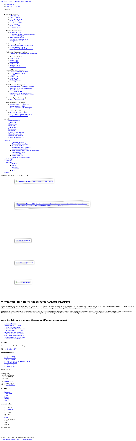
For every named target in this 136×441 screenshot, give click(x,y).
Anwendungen (8, 159)
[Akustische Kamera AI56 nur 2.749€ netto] (52, 205)
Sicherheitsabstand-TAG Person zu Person (22, 86)
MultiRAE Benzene (15, 80)
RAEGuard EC (14, 81)
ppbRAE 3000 (14, 60)
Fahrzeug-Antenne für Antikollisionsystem (22, 95)
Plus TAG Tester (14, 90)
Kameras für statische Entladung (13, 339)
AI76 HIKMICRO (15, 16)
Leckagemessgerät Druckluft (16, 132)
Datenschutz (15, 169)
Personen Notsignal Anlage (20, 144)
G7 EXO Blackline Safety (17, 47)
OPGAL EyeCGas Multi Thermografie (21, 107)
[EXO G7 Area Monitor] (23, 282)
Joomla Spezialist (27, 439)
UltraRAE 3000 (14, 62)
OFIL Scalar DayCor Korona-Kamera (21, 114)
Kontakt (6, 172)
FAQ (5, 400)
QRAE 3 (12, 75)
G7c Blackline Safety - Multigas (19, 71)
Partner (14, 165)
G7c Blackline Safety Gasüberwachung (21, 45)
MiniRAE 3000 (14, 58)
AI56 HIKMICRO (15, 17)
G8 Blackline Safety (15, 32)
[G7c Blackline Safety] (24, 263)
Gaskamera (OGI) (17, 154)
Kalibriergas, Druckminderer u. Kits (14, 329)
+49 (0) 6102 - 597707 (10, 349)
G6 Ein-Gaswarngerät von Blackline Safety (22, 34)
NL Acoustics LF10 (15, 27)
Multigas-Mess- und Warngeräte (21, 147)
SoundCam (11, 125)
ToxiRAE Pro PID (15, 65)
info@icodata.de (10, 385)
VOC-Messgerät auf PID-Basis (13, 330)
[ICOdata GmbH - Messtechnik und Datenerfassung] (16, 1)
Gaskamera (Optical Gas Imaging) (14, 335)
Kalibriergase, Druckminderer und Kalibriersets (23, 53)
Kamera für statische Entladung (21, 157)
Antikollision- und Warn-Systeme (14, 334)
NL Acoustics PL (15, 21)
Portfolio (14, 164)
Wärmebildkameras (17, 155)
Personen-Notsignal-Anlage (12, 325)
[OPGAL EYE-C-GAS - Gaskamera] (23, 240)
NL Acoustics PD (15, 26)
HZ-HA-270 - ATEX (16, 22)
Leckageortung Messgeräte (16, 137)
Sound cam (11, 130)
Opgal (6, 417)
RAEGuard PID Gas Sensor (18, 67)
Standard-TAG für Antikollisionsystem (21, 88)
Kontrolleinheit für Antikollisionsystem (21, 93)
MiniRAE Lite (14, 63)
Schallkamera (12, 122)
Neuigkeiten (8, 160)
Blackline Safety (9, 409)
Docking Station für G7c (17, 37)
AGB (13, 170)
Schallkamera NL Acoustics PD (19, 116)
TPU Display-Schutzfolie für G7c (19, 39)
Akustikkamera (12, 124)
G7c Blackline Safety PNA (17, 36)
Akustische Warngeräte (15, 134)
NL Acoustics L (14, 24)
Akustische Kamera (14, 120)
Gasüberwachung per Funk (20, 149)
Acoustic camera (13, 127)
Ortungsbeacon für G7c (16, 41)
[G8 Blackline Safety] (34, 181)
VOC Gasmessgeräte (18, 145)
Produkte (7, 140)
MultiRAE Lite (14, 76)
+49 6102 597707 (9, 381)
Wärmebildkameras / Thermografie (14, 337)
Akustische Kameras (18, 142)
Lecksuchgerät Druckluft (15, 135)
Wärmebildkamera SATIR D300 (19, 104)
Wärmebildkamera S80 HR (17, 106)
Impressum (15, 167)
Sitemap (6, 398)
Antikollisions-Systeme (18, 152)
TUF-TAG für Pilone (16, 91)
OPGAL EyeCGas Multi (17, 99)
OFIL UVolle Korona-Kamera (18, 112)
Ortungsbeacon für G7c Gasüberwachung (22, 49)
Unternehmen (8, 162)
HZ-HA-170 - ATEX (16, 19)
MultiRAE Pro (14, 78)
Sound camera (12, 129)
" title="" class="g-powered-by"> (11, 439)
